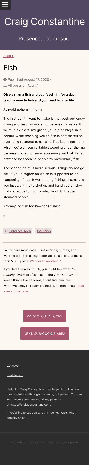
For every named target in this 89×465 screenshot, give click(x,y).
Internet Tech (20, 231)
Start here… (15, 375)
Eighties (54, 442)
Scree (8, 56)
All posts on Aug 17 (23, 85)
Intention (44, 231)
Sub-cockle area (49, 334)
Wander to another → (46, 261)
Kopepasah (71, 442)
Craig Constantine (44, 21)
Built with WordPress (23, 442)
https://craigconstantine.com (30, 404)
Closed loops (49, 316)
